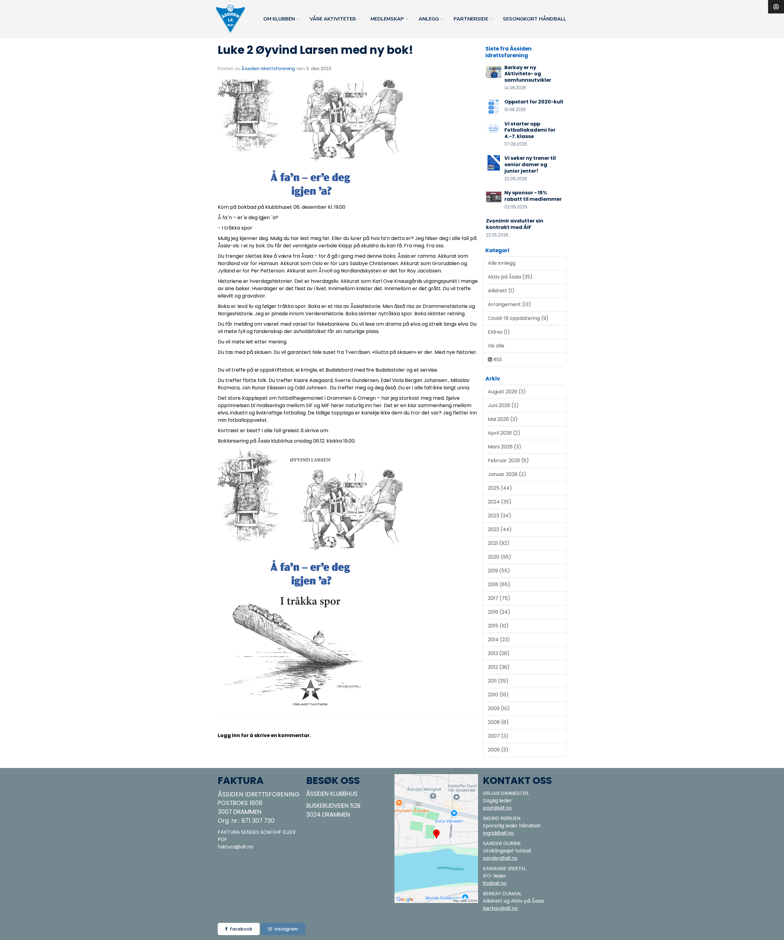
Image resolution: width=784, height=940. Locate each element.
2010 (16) (498, 694)
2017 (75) (499, 598)
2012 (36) (499, 667)
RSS (497, 359)
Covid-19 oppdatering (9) (518, 318)
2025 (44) (500, 488)
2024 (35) (499, 501)
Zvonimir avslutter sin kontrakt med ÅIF (514, 224)
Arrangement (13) (509, 304)
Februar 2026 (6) (508, 460)
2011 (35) (498, 680)
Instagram (286, 929)
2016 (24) (499, 612)
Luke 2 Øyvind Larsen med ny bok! (315, 50)
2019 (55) (499, 570)
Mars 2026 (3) (504, 446)
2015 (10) (498, 625)
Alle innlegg (501, 263)
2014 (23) (499, 639)
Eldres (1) (499, 331)
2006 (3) (498, 749)
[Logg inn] (776, 6)
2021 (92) (498, 543)
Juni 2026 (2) (503, 405)
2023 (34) (499, 515)
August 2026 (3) (507, 391)
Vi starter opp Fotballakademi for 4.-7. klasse (530, 130)
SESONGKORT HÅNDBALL (534, 19)
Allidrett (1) (501, 290)
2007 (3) (498, 736)
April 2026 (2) (504, 432)
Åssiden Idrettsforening (268, 68)
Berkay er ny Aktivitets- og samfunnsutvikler (527, 74)
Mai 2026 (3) (503, 419)
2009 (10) (499, 708)
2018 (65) (499, 584)
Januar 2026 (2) (507, 474)
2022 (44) (500, 529)
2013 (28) (499, 653)
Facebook (241, 929)
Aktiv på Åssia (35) (510, 276)
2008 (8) (498, 722)
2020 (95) (499, 556)
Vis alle (496, 345)
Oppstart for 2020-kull (533, 101)
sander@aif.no (500, 858)
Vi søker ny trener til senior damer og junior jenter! (530, 164)
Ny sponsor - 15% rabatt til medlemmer (533, 196)
